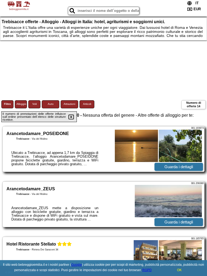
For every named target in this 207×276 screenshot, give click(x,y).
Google (76, 265)
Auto (51, 103)
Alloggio (21, 103)
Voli (34, 103)
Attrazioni (69, 103)
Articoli (87, 103)
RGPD (147, 270)
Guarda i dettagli (178, 166)
